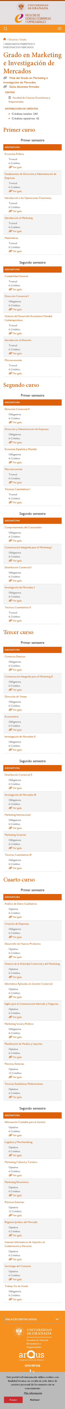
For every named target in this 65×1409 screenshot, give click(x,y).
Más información (33, 1393)
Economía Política (14, 153)
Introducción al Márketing (19, 217)
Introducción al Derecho (18, 340)
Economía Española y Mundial (21, 449)
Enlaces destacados (21, 1319)
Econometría (11, 716)
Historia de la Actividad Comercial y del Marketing (32, 963)
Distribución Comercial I (18, 567)
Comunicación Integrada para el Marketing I (28, 547)
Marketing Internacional (17, 814)
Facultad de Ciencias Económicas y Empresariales (37, 1343)
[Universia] (32, 1365)
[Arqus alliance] (31, 1355)
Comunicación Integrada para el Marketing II (29, 676)
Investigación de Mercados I (20, 587)
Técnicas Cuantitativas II (18, 607)
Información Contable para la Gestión (25, 1122)
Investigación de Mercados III (20, 794)
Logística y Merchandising (18, 1142)
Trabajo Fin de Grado (16, 1286)
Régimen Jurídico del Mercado (21, 1222)
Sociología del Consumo (18, 1266)
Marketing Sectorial (15, 834)
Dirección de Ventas (16, 696)
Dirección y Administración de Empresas (27, 429)
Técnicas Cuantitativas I (17, 489)
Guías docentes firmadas (24, 86)
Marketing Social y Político (19, 1023)
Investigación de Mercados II (20, 736)
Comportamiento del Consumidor (23, 527)
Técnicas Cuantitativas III (18, 854)
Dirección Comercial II (17, 409)
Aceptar (13, 1399)
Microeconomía (13, 360)
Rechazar (35, 1399)
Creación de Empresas (17, 923)
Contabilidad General (16, 276)
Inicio (5, 39)
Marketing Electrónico (17, 1182)
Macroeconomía (13, 469)
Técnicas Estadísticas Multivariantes (24, 1083)
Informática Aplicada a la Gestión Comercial (28, 983)
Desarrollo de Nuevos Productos (23, 943)
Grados (23, 39)
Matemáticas (11, 237)
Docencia (13, 39)
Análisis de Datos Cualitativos (21, 903)
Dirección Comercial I (17, 296)
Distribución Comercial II (18, 774)
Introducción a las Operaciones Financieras (28, 197)
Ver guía (17, 167)
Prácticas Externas (14, 1063)
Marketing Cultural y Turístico (21, 1162)
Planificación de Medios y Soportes (23, 1043)
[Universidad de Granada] (32, 6)
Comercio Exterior (15, 656)
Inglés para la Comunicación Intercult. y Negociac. (32, 1003)
